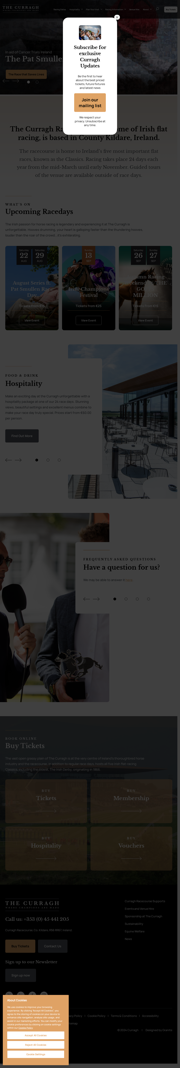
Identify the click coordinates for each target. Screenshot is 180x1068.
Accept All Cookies (36, 1035)
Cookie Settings (35, 1054)
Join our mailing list (90, 102)
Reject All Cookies (35, 1044)
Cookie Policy (25, 1027)
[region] (36, 1030)
